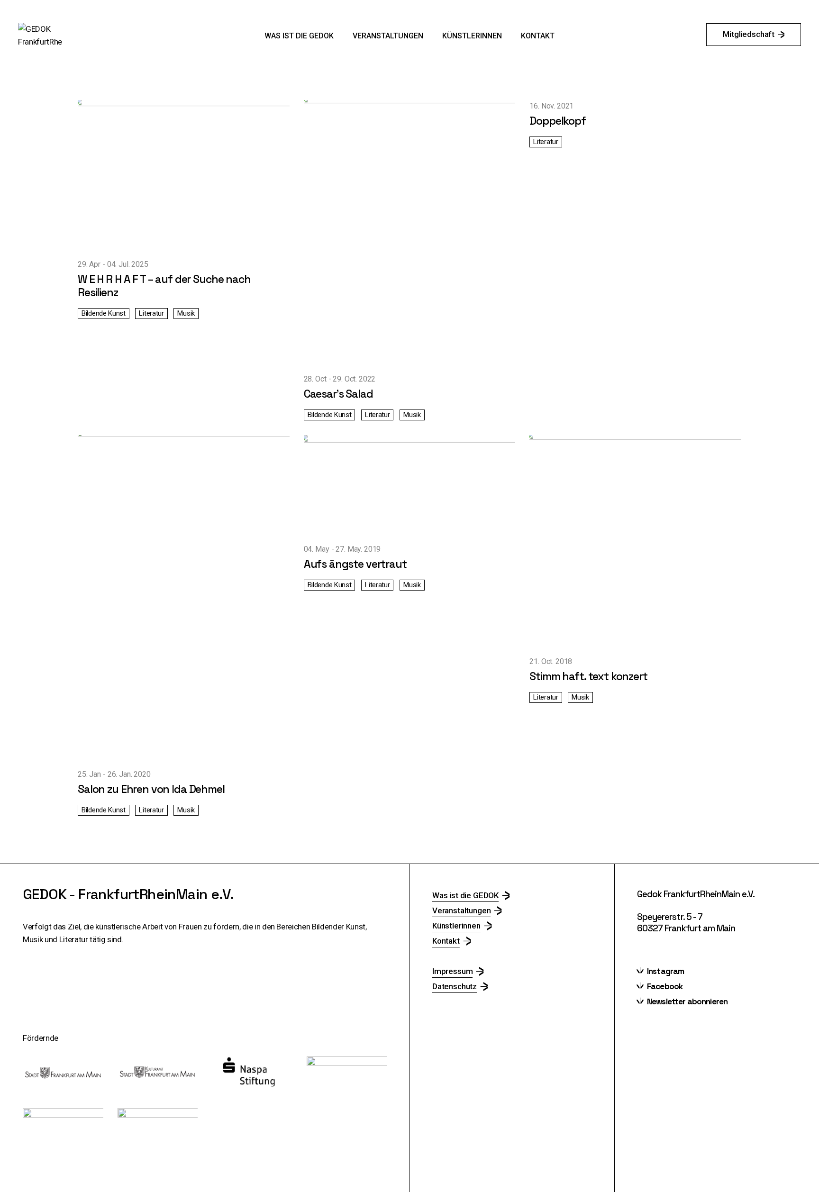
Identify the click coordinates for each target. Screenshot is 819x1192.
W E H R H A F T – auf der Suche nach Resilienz (164, 286)
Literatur (151, 313)
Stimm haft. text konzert (588, 676)
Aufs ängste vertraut (355, 564)
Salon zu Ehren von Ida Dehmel (151, 789)
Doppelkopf (557, 121)
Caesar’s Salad (338, 394)
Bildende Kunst (104, 313)
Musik (186, 313)
